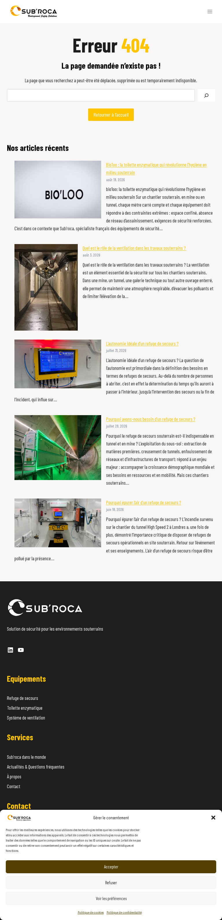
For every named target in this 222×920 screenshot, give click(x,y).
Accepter (111, 866)
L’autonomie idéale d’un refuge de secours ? (142, 343)
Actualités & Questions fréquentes (35, 766)
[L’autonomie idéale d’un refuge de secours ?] (57, 364)
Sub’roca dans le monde (26, 757)
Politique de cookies (91, 912)
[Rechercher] (206, 95)
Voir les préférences (111, 898)
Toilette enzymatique (24, 708)
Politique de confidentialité (124, 912)
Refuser (111, 882)
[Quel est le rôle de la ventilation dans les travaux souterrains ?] (46, 287)
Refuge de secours (22, 698)
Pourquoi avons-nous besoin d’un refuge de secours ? (150, 419)
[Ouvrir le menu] (209, 11)
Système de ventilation (26, 717)
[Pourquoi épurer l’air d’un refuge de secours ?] (57, 523)
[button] (213, 817)
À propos (14, 776)
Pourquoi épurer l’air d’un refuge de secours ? (143, 502)
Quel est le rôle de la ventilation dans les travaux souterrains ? (134, 248)
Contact (13, 786)
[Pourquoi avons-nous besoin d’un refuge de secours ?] (57, 447)
